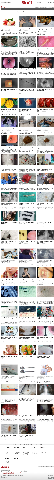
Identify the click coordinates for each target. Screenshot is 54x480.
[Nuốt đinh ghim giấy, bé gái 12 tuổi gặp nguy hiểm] (9, 389)
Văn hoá (33, 451)
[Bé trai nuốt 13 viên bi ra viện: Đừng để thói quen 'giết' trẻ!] (27, 409)
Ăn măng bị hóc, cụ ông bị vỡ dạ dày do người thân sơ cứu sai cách (26, 110)
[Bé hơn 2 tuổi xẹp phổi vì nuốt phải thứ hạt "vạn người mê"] (9, 83)
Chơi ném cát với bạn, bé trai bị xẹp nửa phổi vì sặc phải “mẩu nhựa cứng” (44, 357)
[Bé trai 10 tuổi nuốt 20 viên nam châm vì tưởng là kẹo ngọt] (27, 216)
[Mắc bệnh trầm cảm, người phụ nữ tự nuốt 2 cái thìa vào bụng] (27, 370)
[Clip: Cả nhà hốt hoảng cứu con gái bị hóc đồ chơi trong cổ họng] (45, 178)
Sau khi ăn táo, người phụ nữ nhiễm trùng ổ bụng (45, 110)
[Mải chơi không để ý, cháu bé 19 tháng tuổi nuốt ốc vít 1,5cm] (9, 159)
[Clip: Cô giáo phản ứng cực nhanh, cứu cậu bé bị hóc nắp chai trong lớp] (27, 254)
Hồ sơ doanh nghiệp (26, 452)
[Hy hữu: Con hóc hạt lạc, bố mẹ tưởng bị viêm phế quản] (9, 429)
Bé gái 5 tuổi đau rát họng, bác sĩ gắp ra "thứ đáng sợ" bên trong (45, 90)
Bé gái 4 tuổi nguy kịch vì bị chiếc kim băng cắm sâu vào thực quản (45, 298)
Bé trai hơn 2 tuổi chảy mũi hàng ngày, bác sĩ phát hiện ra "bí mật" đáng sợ (27, 69)
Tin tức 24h (47, 466)
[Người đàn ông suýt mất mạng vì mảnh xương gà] (45, 272)
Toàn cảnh (14, 444)
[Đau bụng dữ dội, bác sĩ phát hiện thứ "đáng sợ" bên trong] (45, 62)
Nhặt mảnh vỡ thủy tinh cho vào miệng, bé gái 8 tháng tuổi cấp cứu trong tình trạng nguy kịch (9, 318)
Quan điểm (7, 460)
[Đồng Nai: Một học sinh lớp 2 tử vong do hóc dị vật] (27, 140)
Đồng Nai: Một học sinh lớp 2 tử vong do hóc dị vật (27, 148)
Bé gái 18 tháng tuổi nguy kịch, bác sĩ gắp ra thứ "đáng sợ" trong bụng (9, 48)
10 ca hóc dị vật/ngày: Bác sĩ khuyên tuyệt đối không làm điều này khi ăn (8, 377)
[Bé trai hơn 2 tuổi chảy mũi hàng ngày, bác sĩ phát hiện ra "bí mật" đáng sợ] (27, 62)
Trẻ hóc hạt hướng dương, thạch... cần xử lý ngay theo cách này (27, 436)
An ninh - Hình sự (16, 453)
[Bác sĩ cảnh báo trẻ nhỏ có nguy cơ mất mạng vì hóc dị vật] (45, 389)
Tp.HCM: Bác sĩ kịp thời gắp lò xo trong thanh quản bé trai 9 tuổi (8, 261)
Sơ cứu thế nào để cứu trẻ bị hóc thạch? (26, 356)
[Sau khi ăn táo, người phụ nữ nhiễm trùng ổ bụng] (45, 103)
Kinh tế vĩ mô (25, 451)
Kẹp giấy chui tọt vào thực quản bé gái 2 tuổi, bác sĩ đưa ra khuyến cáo (44, 261)
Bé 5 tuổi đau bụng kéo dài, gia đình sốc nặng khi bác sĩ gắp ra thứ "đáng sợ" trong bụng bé (45, 49)
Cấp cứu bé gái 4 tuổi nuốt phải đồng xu (26, 279)
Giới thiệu (42, 466)
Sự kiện (7, 451)
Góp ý (5, 2)
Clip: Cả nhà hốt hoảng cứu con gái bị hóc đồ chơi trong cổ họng (45, 185)
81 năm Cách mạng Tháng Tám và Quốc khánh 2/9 (31, 7)
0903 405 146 (2, 476)
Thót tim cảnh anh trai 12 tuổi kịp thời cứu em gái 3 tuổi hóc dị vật (45, 129)
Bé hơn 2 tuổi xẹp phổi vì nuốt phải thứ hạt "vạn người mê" (9, 90)
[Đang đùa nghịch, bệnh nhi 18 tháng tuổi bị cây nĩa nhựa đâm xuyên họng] (9, 291)
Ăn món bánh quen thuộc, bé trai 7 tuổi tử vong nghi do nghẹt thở (45, 148)
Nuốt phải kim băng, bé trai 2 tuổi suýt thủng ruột (26, 129)
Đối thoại (7, 452)
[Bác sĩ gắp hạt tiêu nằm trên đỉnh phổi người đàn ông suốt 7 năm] (45, 216)
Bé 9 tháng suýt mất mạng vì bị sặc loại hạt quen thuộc (27, 242)
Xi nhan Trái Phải (8, 461)
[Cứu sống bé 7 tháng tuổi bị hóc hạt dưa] (27, 389)
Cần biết (38, 378)
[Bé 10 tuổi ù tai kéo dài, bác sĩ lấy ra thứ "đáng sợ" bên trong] (27, 41)
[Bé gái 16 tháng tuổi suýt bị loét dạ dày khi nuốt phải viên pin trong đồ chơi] (45, 311)
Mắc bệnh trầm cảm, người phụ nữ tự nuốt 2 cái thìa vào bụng (27, 377)
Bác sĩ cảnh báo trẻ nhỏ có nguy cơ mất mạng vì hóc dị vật (44, 396)
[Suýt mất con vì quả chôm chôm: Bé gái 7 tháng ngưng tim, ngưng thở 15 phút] (9, 21)
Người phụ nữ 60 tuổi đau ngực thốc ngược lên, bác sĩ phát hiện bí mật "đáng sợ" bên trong (9, 69)
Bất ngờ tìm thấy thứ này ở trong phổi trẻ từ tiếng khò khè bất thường (9, 280)
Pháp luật (19, 444)
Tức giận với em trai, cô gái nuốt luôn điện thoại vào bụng (9, 223)
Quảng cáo (8, 2)
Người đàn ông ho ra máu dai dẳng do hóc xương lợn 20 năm (8, 242)
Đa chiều (36, 444)
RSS (39, 466)
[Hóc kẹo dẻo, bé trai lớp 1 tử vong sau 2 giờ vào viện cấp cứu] (27, 178)
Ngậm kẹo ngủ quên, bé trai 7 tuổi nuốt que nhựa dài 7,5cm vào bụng (9, 338)
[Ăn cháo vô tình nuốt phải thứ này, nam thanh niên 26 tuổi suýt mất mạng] (9, 121)
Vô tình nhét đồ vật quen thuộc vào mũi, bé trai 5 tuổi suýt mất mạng (45, 166)
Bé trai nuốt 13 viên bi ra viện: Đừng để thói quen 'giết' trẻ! (27, 416)
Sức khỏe (2, 30)
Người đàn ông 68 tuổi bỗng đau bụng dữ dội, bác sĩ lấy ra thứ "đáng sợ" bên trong (26, 90)
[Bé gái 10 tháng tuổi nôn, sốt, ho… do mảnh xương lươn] (45, 197)
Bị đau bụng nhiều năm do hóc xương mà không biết (26, 204)
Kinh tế (24, 444)
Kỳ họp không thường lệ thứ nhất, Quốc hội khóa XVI (18, 7)
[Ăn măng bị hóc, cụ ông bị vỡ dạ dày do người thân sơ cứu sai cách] (27, 103)
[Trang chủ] (27, 2)
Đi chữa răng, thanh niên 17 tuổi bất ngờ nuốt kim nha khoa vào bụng (26, 298)
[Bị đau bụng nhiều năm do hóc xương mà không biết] (27, 197)
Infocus (40, 444)
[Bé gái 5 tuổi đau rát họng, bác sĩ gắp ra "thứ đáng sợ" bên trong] (45, 83)
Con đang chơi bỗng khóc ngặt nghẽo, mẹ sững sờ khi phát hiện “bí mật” (26, 29)
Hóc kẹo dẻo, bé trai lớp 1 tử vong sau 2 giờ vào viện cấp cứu (27, 185)
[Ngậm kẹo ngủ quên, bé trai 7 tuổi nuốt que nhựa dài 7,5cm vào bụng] (9, 331)
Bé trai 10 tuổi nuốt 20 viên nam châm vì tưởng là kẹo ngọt (26, 223)
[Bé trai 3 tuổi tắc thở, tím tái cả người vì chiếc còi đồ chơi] (27, 311)
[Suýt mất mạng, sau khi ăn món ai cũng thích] (9, 178)
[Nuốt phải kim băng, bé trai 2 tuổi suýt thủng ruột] (27, 121)
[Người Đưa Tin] (16, 467)
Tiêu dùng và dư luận (26, 454)
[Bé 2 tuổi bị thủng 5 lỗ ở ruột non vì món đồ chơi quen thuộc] (45, 235)
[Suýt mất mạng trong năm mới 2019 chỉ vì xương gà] (45, 331)
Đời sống (38, 51)
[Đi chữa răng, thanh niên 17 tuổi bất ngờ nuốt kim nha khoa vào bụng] (27, 291)
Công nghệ (24, 455)
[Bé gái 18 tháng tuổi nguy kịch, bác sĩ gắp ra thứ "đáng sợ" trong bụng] (9, 41)
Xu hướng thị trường (26, 453)
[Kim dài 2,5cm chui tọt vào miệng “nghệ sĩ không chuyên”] (9, 409)
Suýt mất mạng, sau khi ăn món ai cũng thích (8, 185)
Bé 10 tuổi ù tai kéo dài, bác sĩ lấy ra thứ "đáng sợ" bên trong (26, 48)
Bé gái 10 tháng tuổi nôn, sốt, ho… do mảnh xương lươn (45, 204)
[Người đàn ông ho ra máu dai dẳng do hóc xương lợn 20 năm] (9, 235)
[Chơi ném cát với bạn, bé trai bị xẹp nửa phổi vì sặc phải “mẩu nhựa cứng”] (45, 350)
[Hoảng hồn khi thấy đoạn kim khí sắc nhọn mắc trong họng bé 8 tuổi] (9, 197)
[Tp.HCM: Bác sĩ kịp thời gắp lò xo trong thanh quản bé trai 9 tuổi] (9, 254)
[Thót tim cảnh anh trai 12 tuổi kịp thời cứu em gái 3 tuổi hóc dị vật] (45, 121)
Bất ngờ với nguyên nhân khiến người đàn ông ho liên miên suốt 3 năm (27, 338)
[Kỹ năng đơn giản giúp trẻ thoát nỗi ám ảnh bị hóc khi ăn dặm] (45, 370)
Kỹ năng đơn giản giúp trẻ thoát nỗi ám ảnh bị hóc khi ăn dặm (45, 377)
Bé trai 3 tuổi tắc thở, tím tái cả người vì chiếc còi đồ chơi (26, 318)
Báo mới (52, 466)
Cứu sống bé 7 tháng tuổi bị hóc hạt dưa (26, 395)
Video (19, 262)
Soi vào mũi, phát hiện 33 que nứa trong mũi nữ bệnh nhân (27, 166)
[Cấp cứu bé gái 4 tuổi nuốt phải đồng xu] (27, 272)
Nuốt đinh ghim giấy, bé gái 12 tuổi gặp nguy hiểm (9, 396)
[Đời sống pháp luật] (45, 478)
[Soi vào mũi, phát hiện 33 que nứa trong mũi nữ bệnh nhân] (27, 159)
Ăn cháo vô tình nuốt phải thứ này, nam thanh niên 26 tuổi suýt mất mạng (8, 129)
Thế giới (7, 453)
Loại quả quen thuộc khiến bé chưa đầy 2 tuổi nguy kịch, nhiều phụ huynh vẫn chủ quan (45, 29)
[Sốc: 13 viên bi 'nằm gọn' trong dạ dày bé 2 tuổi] (45, 409)
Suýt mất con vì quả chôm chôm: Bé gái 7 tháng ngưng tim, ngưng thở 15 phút (8, 29)
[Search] (48, 2)
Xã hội (27, 444)
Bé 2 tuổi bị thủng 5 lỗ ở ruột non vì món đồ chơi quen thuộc (45, 242)
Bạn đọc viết (7, 462)
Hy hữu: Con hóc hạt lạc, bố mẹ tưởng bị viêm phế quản (8, 436)
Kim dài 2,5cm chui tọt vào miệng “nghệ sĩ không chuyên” (9, 416)
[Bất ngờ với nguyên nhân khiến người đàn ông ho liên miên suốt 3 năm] (27, 331)
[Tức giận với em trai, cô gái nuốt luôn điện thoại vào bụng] (9, 216)
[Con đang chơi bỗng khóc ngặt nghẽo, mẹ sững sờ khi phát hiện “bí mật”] (27, 21)
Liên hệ (2, 2)
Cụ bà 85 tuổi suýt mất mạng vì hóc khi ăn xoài (8, 110)
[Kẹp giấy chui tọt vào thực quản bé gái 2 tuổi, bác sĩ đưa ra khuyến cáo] (45, 254)
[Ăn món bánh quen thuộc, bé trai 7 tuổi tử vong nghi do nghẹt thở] (45, 140)
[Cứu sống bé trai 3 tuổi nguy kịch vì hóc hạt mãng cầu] (9, 350)
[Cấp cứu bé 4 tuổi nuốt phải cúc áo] (9, 140)
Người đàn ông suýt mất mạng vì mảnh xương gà (44, 280)
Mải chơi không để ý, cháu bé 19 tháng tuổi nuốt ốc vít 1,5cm (9, 166)
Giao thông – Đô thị (35, 453)
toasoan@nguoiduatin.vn (4, 477)
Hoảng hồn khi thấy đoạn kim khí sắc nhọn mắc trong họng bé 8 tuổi (9, 204)
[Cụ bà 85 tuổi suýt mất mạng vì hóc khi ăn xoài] (9, 103)
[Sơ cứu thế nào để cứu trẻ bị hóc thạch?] (27, 350)
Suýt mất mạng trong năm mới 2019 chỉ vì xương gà (45, 338)
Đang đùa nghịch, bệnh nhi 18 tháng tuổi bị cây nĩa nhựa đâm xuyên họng (9, 298)
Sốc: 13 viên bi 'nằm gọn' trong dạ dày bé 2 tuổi (45, 416)
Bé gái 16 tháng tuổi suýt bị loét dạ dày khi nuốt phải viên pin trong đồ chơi (45, 318)
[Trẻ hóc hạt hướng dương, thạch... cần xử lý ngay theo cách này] (27, 429)
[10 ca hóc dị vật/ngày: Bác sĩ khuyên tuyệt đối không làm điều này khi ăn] (9, 370)
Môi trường (33, 452)
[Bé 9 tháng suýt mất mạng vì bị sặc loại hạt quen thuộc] (27, 235)
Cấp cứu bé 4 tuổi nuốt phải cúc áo (7, 147)
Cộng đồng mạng (39, 130)
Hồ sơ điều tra (16, 451)
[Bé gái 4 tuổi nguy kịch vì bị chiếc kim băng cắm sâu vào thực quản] (45, 291)
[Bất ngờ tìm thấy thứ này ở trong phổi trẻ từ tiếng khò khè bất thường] (9, 272)
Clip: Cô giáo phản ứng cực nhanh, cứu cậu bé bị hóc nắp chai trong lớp (27, 261)
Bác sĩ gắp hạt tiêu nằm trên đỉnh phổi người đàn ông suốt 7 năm (45, 223)
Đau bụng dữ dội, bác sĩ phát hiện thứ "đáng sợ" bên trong (45, 69)
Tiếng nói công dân (17, 452)
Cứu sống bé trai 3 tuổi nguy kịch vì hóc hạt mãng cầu (9, 357)
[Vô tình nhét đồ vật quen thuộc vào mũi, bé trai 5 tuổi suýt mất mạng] (45, 159)
